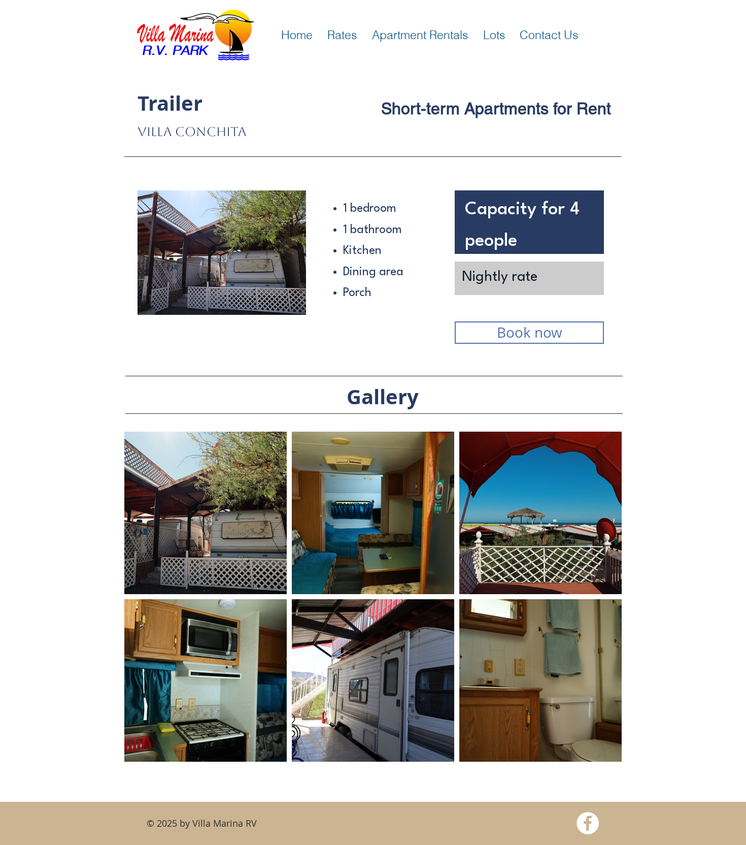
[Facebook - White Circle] (588, 823)
